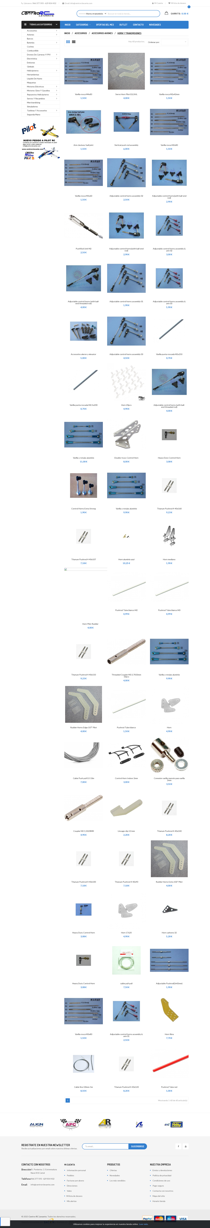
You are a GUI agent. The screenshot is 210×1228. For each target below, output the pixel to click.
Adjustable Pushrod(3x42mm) (169, 983)
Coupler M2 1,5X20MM (83, 831)
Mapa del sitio (159, 1196)
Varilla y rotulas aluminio (83, 458)
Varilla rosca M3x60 (83, 196)
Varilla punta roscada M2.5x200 (83, 405)
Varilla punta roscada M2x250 (169, 354)
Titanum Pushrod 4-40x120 (126, 1087)
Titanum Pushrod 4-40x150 (83, 674)
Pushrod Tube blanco (126, 727)
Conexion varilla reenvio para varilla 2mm (169, 779)
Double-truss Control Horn (126, 458)
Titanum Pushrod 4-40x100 (83, 882)
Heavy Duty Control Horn (169, 458)
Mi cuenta (69, 1164)
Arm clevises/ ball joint (83, 145)
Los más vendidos (117, 1180)
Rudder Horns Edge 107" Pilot (83, 727)
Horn (169, 727)
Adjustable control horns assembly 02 (126, 196)
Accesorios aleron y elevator (83, 354)
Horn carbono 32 (169, 932)
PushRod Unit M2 (83, 248)
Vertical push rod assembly (126, 145)
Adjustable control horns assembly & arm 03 (169, 302)
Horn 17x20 (126, 932)
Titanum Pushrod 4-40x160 (169, 508)
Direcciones (72, 1185)
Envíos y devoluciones (162, 1170)
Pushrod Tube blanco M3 (169, 610)
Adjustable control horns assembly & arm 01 (126, 1035)
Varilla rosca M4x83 (83, 94)
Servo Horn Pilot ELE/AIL (126, 94)
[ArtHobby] (139, 1124)
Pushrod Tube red (169, 1087)
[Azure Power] (173, 1124)
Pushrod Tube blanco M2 (126, 610)
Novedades (115, 1175)
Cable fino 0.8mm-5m (83, 1087)
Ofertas (113, 1170)
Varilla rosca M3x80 (83, 1034)
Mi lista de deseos (178, 3)
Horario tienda (159, 1201)
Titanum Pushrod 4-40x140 (169, 831)
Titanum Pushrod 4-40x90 (126, 882)
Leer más (143, 1224)
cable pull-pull (126, 983)
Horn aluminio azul (126, 559)
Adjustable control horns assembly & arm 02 (169, 249)
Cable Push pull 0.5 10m (83, 778)
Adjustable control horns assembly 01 (126, 301)
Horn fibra (169, 1034)
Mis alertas (72, 1201)
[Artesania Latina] (105, 1124)
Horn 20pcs (126, 405)
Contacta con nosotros (163, 1191)
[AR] (70, 1124)
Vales (69, 1191)
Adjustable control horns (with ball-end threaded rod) (83, 302)
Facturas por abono (75, 1180)
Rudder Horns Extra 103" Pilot (169, 882)
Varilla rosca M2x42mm (169, 94)
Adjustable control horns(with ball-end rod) (169, 197)
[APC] (36, 1124)
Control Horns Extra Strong (83, 508)
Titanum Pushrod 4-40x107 (83, 559)
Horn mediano (169, 559)
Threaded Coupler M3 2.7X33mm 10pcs (126, 675)
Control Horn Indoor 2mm (126, 778)
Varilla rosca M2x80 (169, 145)
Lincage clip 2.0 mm (126, 831)
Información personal (76, 1170)
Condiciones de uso (161, 1180)
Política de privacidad (162, 1175)
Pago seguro (158, 1185)
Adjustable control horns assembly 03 (126, 354)
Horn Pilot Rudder (90, 624)
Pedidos (70, 1175)
